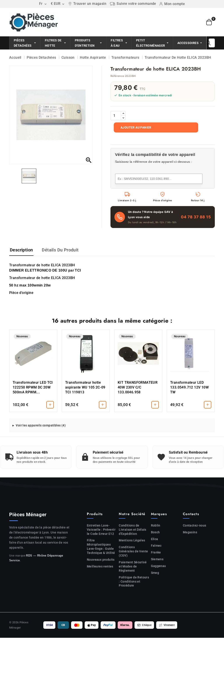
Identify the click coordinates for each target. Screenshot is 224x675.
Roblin (155, 525)
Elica (154, 539)
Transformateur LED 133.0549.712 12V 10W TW (189, 387)
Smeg (155, 572)
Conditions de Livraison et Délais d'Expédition (132, 529)
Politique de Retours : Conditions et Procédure (134, 581)
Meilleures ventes (100, 566)
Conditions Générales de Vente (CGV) (133, 551)
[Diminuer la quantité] (123, 117)
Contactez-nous (194, 525)
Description (21, 250)
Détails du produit (60, 250)
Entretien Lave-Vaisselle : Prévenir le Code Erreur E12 (101, 529)
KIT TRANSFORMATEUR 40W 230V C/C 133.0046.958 (138, 387)
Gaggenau (158, 566)
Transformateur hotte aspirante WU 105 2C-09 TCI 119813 (85, 387)
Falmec (156, 545)
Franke (156, 552)
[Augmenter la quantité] (123, 113)
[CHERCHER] (208, 43)
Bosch (155, 532)
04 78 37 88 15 (196, 217)
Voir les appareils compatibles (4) (41, 425)
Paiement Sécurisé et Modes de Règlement (133, 566)
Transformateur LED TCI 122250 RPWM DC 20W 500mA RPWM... (33, 387)
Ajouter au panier (136, 127)
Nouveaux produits (101, 559)
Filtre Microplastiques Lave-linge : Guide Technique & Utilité (101, 547)
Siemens (157, 559)
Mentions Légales (132, 540)
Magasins (190, 532)
